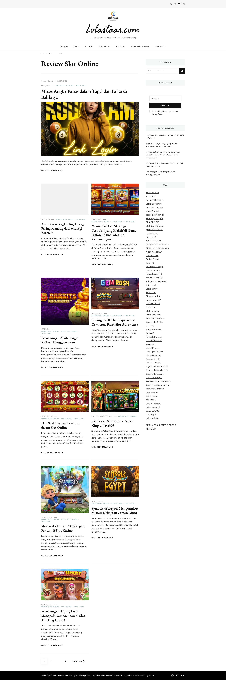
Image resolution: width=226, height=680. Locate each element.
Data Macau (151, 233)
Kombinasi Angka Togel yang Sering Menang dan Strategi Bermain (62, 228)
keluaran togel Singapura (158, 381)
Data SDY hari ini (154, 340)
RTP (63, 331)
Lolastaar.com (113, 29)
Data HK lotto (153, 348)
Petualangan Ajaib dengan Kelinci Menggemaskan (60, 340)
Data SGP (150, 325)
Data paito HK (153, 359)
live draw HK (152, 255)
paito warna (151, 396)
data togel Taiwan (155, 388)
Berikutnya (77, 661)
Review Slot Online (64, 86)
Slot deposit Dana (154, 226)
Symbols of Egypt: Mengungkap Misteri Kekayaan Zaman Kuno (114, 510)
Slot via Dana (152, 311)
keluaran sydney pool (156, 281)
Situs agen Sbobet (155, 318)
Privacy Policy (105, 47)
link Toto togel (153, 362)
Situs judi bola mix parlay (158, 248)
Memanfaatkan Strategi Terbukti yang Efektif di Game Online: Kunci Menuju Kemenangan (113, 232)
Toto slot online (153, 337)
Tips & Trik (80, 86)
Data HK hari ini (153, 355)
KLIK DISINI (151, 428)
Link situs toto (153, 270)
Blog (75, 47)
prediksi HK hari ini (155, 214)
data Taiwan (152, 392)
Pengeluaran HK (154, 274)
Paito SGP (151, 237)
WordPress (137, 675)
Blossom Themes (111, 675)
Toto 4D (150, 333)
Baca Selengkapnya (51, 170)
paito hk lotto (152, 411)
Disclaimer (120, 47)
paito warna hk (153, 407)
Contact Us (160, 47)
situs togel (151, 399)
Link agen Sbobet (154, 351)
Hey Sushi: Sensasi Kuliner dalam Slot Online (60, 425)
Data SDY (150, 307)
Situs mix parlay (153, 203)
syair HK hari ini (153, 240)
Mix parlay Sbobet (155, 207)
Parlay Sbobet (153, 259)
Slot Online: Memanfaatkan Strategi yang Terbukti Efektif (164, 165)
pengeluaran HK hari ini (157, 244)
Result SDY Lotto (154, 200)
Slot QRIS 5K (152, 222)
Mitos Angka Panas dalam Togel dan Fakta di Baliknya (84, 94)
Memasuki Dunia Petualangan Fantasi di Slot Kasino (63, 528)
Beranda (64, 47)
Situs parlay (151, 288)
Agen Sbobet (152, 211)
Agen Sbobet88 (153, 329)
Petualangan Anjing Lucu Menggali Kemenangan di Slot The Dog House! (63, 615)
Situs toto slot (153, 296)
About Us (89, 47)
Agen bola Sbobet (155, 322)
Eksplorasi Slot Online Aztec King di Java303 (112, 423)
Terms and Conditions (140, 47)
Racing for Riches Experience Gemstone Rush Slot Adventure (114, 322)
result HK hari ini (154, 277)
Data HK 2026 (153, 303)
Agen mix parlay (154, 251)
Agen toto (151, 344)
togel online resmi (155, 374)
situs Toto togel (154, 377)
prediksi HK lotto (154, 229)
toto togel (151, 285)
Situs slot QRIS (153, 314)
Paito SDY (151, 196)
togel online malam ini (157, 366)
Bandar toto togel (154, 266)
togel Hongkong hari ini (157, 385)
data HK (150, 263)
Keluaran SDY (152, 192)
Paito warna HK (153, 300)
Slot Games (116, 221)
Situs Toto (151, 292)
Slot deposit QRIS (154, 218)
